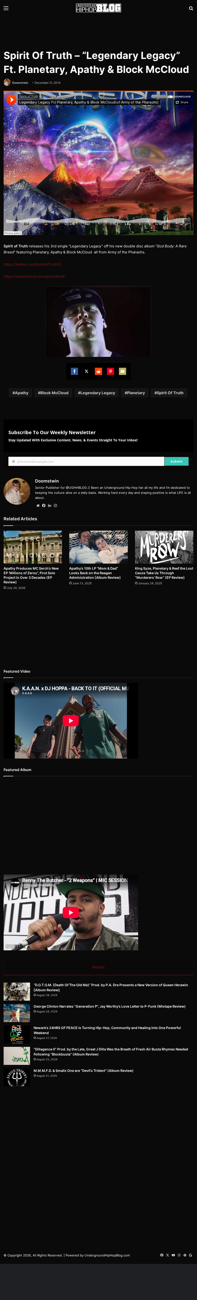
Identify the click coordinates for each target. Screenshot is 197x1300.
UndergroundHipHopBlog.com (107, 1255)
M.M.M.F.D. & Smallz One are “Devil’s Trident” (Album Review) (84, 1070)
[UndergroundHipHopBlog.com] (98, 8)
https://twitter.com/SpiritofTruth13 (32, 264)
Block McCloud (54, 392)
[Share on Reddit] (98, 371)
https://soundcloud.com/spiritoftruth (34, 276)
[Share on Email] (122, 371)
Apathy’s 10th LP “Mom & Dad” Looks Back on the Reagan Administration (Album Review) (95, 572)
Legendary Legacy (97, 392)
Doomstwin (20, 82)
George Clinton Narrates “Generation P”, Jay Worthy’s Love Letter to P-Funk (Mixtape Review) (110, 1006)
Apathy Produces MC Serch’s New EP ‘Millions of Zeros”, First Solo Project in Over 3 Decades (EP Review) (31, 575)
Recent (98, 967)
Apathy (21, 392)
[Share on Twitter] (86, 371)
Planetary (136, 392)
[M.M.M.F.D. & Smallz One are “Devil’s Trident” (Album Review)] (17, 1077)
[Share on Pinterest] (110, 371)
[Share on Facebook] (74, 371)
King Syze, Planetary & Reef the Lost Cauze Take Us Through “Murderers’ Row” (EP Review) (164, 572)
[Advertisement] (98, 31)
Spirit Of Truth (170, 392)
